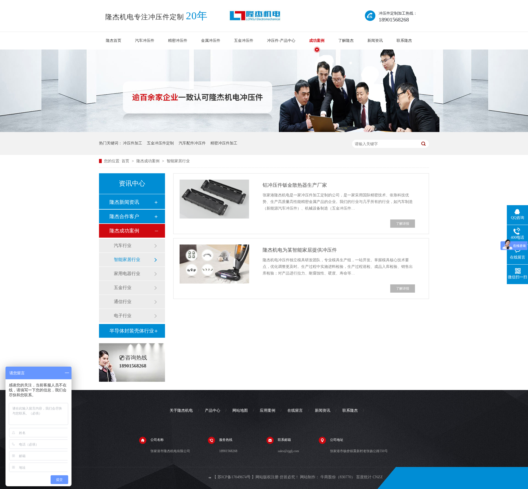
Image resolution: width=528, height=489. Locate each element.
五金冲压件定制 (160, 143)
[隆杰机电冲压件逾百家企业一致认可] (264, 131)
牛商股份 (328, 477)
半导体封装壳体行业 (131, 331)
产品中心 (212, 410)
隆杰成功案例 (148, 161)
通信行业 (122, 301)
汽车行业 (122, 245)
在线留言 (295, 410)
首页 (126, 161)
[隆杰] (255, 16)
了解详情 (402, 224)
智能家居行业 (178, 161)
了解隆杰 (346, 41)
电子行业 (122, 315)
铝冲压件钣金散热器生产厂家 (295, 185)
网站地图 (240, 410)
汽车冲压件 (144, 41)
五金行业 (122, 287)
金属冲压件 (210, 41)
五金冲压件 (243, 41)
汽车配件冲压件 (192, 143)
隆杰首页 (113, 41)
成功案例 (316, 41)
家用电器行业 (127, 273)
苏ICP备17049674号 (234, 477)
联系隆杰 (404, 41)
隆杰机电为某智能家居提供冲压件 (300, 250)
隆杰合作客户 (124, 216)
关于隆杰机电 (181, 410)
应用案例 (267, 410)
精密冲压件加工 (223, 143)
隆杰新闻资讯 (124, 202)
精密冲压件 (177, 41)
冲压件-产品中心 (281, 41)
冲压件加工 (132, 143)
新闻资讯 (375, 41)
